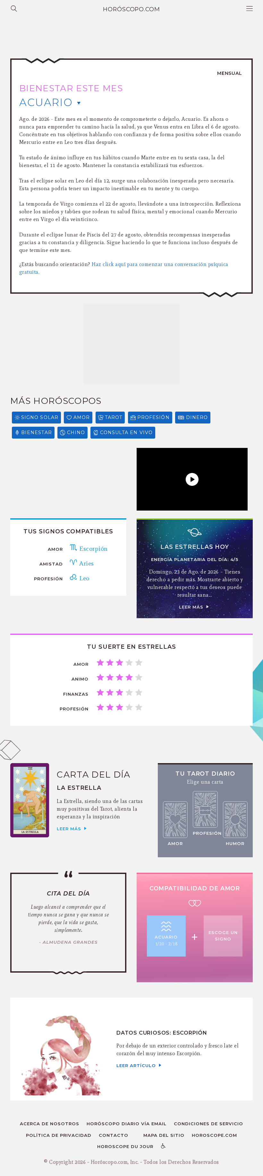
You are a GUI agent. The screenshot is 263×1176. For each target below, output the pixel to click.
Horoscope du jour (125, 1146)
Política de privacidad (58, 1135)
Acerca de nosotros (49, 1123)
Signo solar (39, 417)
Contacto (113, 1135)
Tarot (113, 417)
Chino (76, 432)
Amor (81, 417)
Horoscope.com (214, 1135)
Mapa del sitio (163, 1135)
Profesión (153, 417)
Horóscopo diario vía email (126, 1123)
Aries (86, 563)
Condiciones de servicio (208, 1123)
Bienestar (36, 432)
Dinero (197, 417)
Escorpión (92, 548)
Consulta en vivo (126, 432)
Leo (83, 578)
